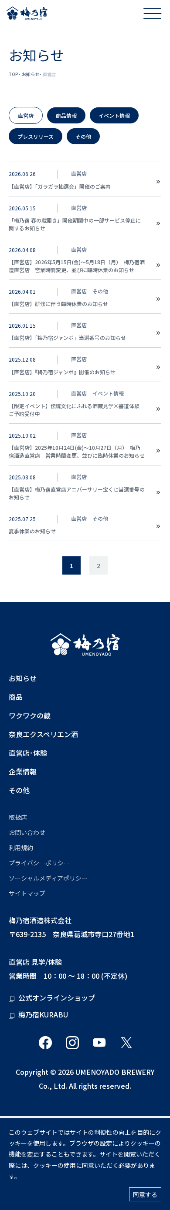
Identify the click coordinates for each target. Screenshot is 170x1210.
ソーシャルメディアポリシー (48, 878)
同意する (145, 1194)
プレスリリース (35, 136)
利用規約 (21, 847)
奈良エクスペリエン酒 (43, 734)
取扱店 (18, 817)
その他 (83, 136)
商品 (16, 697)
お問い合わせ (27, 832)
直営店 (26, 115)
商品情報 (66, 115)
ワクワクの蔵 (30, 716)
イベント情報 (114, 115)
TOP (13, 74)
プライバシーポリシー (39, 862)
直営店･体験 (28, 753)
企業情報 (23, 772)
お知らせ (30, 74)
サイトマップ (27, 893)
